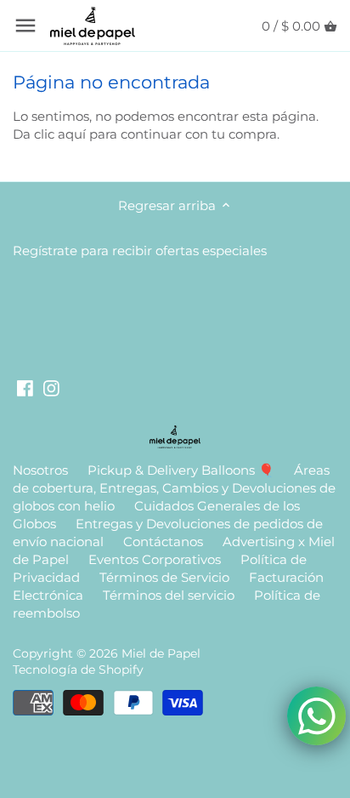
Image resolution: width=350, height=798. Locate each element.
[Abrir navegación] (25, 25)
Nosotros (40, 470)
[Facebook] (25, 387)
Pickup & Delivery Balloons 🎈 (181, 470)
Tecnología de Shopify (78, 669)
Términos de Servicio (164, 577)
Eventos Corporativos (154, 559)
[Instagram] (51, 387)
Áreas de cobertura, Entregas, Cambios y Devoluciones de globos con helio (174, 488)
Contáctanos (163, 541)
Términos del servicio (168, 595)
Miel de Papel (160, 653)
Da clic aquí (49, 134)
